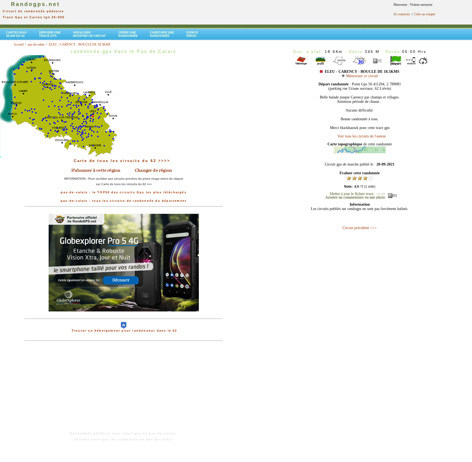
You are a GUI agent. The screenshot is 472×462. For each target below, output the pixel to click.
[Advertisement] (124, 389)
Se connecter (402, 14)
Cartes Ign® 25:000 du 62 (16, 34)
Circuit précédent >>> (360, 228)
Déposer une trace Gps (50, 34)
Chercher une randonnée (162, 34)
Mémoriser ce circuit (361, 76)
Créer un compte (424, 14)
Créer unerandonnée (128, 34)
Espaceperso (192, 34)
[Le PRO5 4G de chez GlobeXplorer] (124, 316)
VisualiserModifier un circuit (89, 34)
